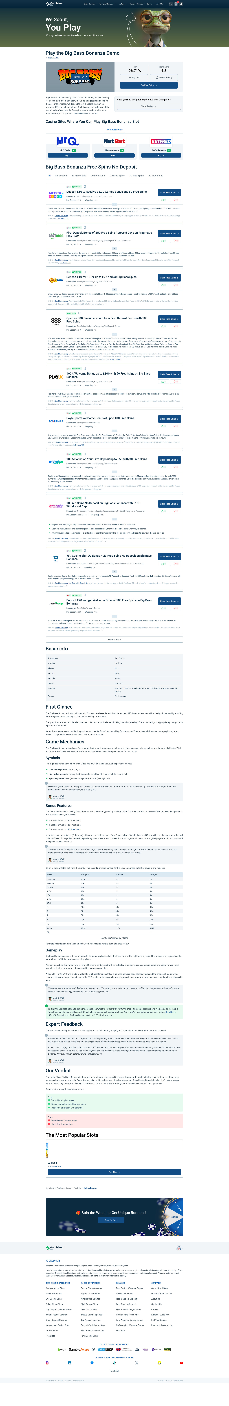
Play (66, 155)
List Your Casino (159, 1320)
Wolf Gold (53, 1163)
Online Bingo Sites (54, 1304)
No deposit (61, 175)
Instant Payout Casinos (56, 1314)
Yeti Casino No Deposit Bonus (80, 583)
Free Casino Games (64, 1188)
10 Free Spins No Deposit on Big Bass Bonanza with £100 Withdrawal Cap (103, 504)
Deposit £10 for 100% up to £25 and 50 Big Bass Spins (101, 277)
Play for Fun (79, 77)
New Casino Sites (54, 1293)
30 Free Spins (136, 175)
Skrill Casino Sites (89, 1304)
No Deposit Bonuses (106, 4)
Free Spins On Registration (128, 1309)
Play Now (113, 1172)
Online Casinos (89, 4)
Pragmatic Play (53, 58)
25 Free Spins (117, 175)
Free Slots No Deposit (126, 1304)
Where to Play (165, 77)
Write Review (147, 106)
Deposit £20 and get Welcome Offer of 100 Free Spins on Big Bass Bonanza (109, 602)
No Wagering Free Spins (127, 1314)
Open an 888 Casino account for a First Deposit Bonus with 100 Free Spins (106, 320)
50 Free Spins (156, 175)
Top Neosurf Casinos (90, 1320)
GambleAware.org (61, 216)
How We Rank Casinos (161, 1293)
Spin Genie (171, 1012)
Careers (154, 1309)
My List (135, 77)
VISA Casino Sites (89, 1309)
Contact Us (156, 1304)
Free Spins (121, 4)
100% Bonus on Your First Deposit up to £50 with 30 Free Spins (106, 459)
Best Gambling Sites (55, 1288)
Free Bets (120, 1330)
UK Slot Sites (52, 1330)
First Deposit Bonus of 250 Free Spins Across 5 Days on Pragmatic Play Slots (109, 234)
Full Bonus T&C (63, 219)
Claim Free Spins (168, 192)
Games (149, 4)
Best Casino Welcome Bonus (129, 1288)
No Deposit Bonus (124, 1293)
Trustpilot (114, 1371)
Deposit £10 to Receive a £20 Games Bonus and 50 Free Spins (106, 191)
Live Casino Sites (54, 1299)
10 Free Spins (79, 175)
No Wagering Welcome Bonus (130, 1325)
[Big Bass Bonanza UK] (178, 1248)
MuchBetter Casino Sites (92, 1330)
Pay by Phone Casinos (91, 1288)
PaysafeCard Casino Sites (93, 1325)
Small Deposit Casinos (56, 1320)
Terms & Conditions (64, 1381)
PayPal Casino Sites (90, 1293)
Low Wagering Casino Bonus (129, 1320)
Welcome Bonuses (136, 4)
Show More (113, 639)
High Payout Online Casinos (59, 1309)
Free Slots (77, 1188)
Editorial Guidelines (160, 1314)
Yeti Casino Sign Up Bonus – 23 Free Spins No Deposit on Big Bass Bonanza (109, 557)
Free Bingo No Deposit (126, 1299)
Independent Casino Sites (57, 1325)
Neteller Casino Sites (90, 1299)
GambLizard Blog (159, 1288)
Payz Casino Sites (89, 1336)
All (49, 175)
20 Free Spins (98, 175)
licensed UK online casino (85, 113)
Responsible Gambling (161, 1325)
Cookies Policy (78, 1381)
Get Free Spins (147, 85)
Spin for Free (111, 1220)
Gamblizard (50, 1188)
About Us (160, 4)
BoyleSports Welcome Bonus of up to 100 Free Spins (100, 418)
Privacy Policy (51, 1381)
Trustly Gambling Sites (91, 1314)
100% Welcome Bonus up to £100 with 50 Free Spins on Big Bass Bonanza (108, 375)
